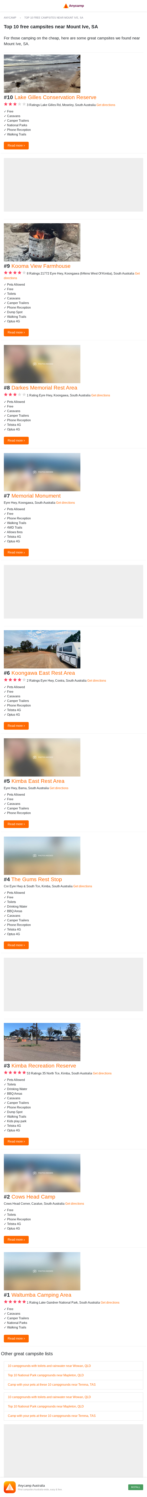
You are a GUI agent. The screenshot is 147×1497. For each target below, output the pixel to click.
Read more (16, 145)
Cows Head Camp (33, 1197)
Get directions (105, 105)
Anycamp (10, 17)
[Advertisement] (73, 185)
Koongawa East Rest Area (43, 673)
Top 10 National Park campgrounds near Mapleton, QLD (46, 1375)
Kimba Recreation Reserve (43, 1066)
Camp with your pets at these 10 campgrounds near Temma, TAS (52, 1384)
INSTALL (135, 1487)
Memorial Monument (36, 496)
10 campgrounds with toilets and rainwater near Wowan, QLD (49, 1365)
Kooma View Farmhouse (41, 266)
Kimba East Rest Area (38, 781)
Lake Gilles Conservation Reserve (55, 97)
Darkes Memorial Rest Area (44, 388)
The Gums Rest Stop (36, 879)
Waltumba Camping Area (41, 1295)
